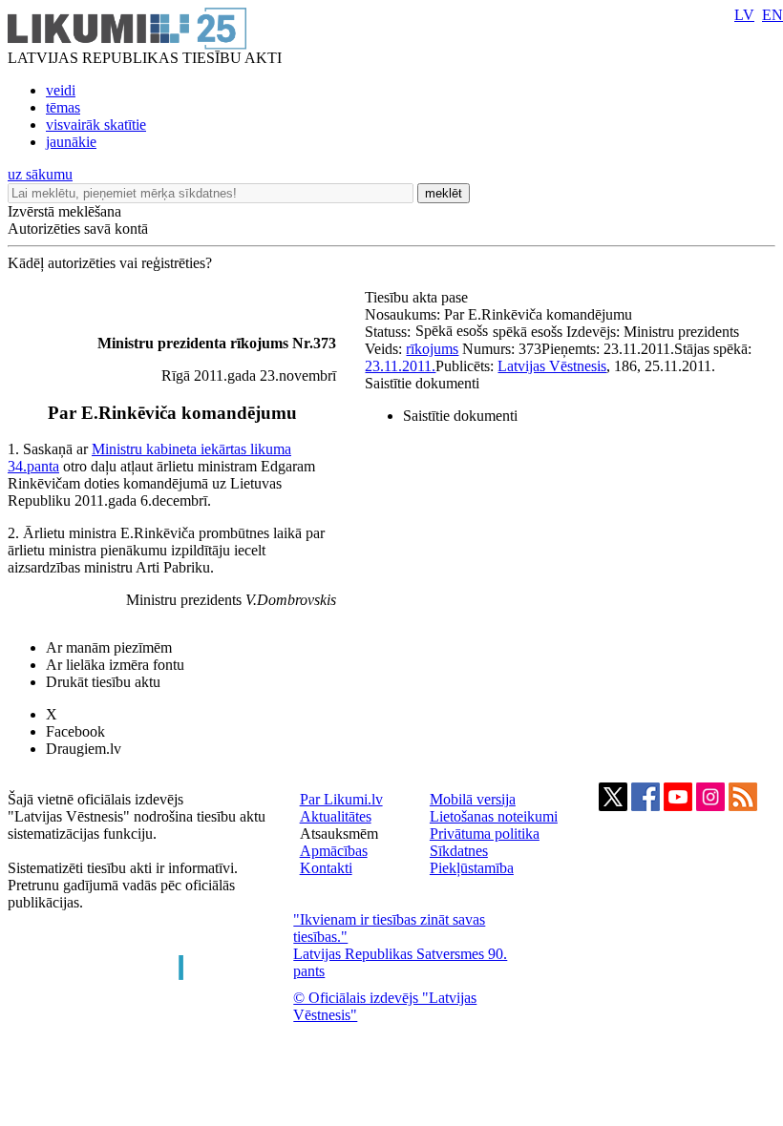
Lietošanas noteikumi (494, 816)
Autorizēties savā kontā (78, 228)
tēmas (63, 107)
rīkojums (432, 349)
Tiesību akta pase (418, 297)
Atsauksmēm (339, 833)
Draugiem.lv (83, 748)
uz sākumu (40, 174)
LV (744, 15)
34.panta (33, 466)
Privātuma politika (485, 833)
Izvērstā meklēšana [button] (64, 211)
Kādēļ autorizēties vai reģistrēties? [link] (110, 263)
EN (772, 15)
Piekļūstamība (472, 868)
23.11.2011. (400, 366)
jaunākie (71, 142)
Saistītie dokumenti (422, 383)
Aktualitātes (335, 816)
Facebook (75, 731)
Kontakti (326, 868)
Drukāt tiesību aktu (103, 682)
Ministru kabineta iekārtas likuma (191, 449)
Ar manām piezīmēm (109, 647)
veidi (60, 90)
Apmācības (334, 851)
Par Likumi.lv (341, 799)
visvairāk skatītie (96, 124)
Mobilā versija (473, 799)
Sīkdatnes (459, 851)
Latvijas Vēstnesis (551, 366)
